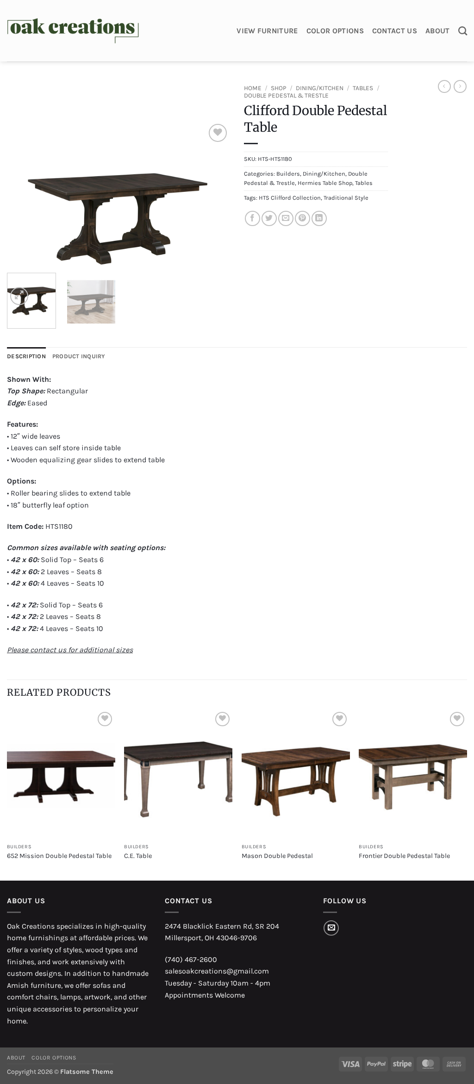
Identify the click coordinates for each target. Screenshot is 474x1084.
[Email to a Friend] (285, 218)
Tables (363, 88)
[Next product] (444, 86)
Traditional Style (346, 197)
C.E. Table (138, 856)
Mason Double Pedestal (277, 856)
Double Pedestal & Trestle (286, 95)
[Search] (462, 31)
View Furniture (267, 30)
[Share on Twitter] (269, 218)
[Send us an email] (331, 928)
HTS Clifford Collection (290, 197)
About (437, 30)
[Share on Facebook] (252, 218)
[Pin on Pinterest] (302, 218)
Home (253, 88)
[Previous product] (460, 86)
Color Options (335, 30)
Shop (279, 88)
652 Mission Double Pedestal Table (59, 856)
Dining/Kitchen (319, 88)
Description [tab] (26, 356)
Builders (288, 173)
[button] (19, 296)
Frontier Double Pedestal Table (404, 856)
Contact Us (394, 30)
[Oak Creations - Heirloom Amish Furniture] (73, 31)
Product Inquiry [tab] (79, 356)
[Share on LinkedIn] (319, 218)
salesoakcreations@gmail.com (217, 971)
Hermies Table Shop (325, 182)
